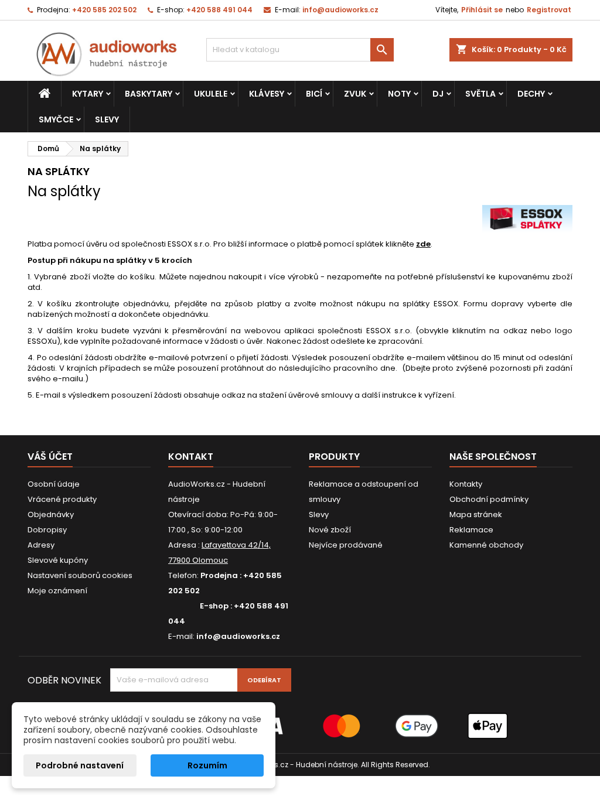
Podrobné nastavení (80, 765)
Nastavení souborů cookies (80, 575)
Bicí (314, 94)
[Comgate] (300, 725)
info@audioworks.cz (340, 10)
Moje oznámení (57, 590)
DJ (438, 94)
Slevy (107, 119)
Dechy (531, 94)
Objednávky (51, 514)
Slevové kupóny (58, 560)
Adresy (41, 545)
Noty (399, 94)
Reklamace (471, 529)
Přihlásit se (482, 10)
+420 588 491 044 (219, 10)
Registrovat (549, 10)
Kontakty (465, 484)
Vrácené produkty (62, 499)
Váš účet (50, 456)
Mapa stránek (475, 514)
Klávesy (266, 94)
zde (423, 243)
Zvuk (355, 94)
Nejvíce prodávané (346, 545)
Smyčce (56, 119)
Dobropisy (47, 529)
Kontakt (190, 456)
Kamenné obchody (486, 545)
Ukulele (210, 94)
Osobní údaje (54, 484)
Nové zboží (330, 529)
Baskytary (148, 94)
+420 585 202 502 (104, 10)
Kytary (87, 94)
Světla (480, 94)
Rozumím (207, 765)
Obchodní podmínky (489, 499)
